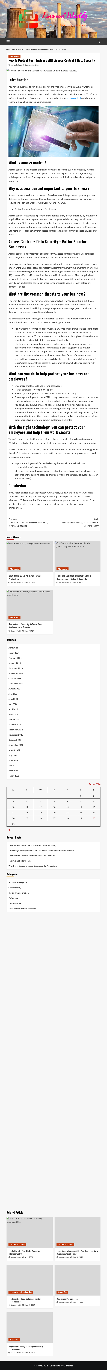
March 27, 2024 (30, 1352)
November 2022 (15, 735)
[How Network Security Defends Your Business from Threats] (30, 605)
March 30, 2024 (78, 1257)
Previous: (27, 522)
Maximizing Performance (19, 861)
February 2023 (15, 719)
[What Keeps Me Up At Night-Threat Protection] (30, 556)
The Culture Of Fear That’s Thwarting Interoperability (32, 845)
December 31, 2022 (31, 65)
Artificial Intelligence (17, 882)
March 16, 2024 (78, 582)
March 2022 (13, 776)
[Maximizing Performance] (78, 1280)
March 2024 (13, 653)
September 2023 (15, 683)
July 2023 (12, 694)
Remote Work (14, 903)
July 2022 (12, 755)
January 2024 (14, 663)
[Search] (98, 41)
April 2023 (13, 709)
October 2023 (14, 678)
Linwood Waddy (16, 65)
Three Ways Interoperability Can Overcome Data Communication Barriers (41, 850)
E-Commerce (14, 898)
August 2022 (14, 750)
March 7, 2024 (29, 631)
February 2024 (15, 658)
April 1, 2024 (29, 1257)
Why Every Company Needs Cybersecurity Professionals (33, 866)
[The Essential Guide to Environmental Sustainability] (30, 1280)
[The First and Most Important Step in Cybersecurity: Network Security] (78, 556)
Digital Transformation (18, 893)
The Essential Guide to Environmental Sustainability (31, 855)
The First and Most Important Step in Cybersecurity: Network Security (74, 577)
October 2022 (14, 740)
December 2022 (15, 729)
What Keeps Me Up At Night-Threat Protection (24, 577)
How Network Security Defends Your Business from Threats (25, 626)
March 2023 (13, 714)
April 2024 (13, 648)
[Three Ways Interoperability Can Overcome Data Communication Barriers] (78, 1232)
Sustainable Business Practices (22, 908)
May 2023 (12, 704)
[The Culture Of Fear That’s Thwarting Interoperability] (30, 1232)
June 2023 (13, 699)
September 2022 (15, 745)
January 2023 (14, 724)
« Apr (9, 829)
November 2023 (15, 673)
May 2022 (12, 765)
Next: (79, 522)
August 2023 (14, 688)
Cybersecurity (14, 56)
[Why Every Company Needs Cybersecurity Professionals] (30, 1327)
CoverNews (55, 1365)
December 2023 (15, 668)
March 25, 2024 (30, 582)
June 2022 (13, 760)
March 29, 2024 (78, 1302)
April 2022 (13, 770)
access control (73, 98)
